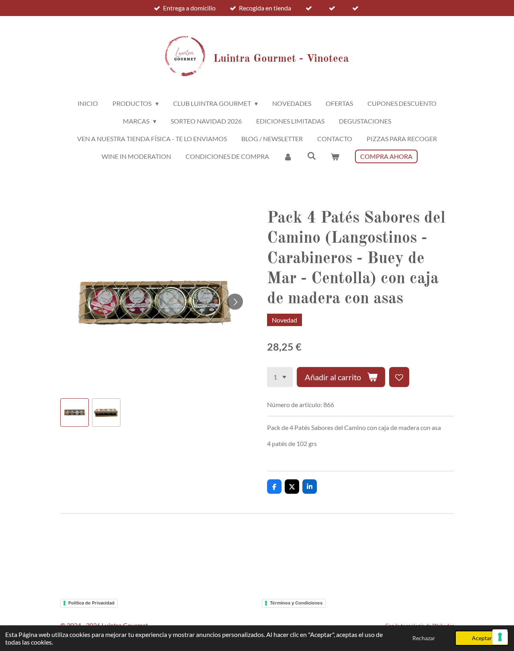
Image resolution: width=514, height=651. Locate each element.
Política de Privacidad (91, 603)
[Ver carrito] (335, 156)
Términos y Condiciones (296, 603)
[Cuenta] (288, 156)
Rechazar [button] (423, 638)
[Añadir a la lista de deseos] (399, 377)
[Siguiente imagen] (235, 302)
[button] (74, 412)
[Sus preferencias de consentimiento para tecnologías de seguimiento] (500, 637)
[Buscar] (311, 155)
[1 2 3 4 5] (280, 377)
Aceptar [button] (482, 638)
